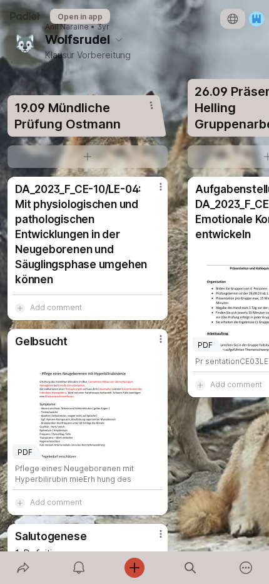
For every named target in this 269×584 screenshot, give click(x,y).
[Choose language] (232, 19)
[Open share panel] (23, 567)
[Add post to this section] (88, 156)
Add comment (56, 307)
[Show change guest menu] (256, 18)
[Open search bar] (190, 567)
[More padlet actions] (246, 567)
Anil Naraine (67, 27)
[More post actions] (153, 192)
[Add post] (134, 567)
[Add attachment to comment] (20, 307)
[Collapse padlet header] (119, 39)
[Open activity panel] (78, 567)
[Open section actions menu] (151, 105)
